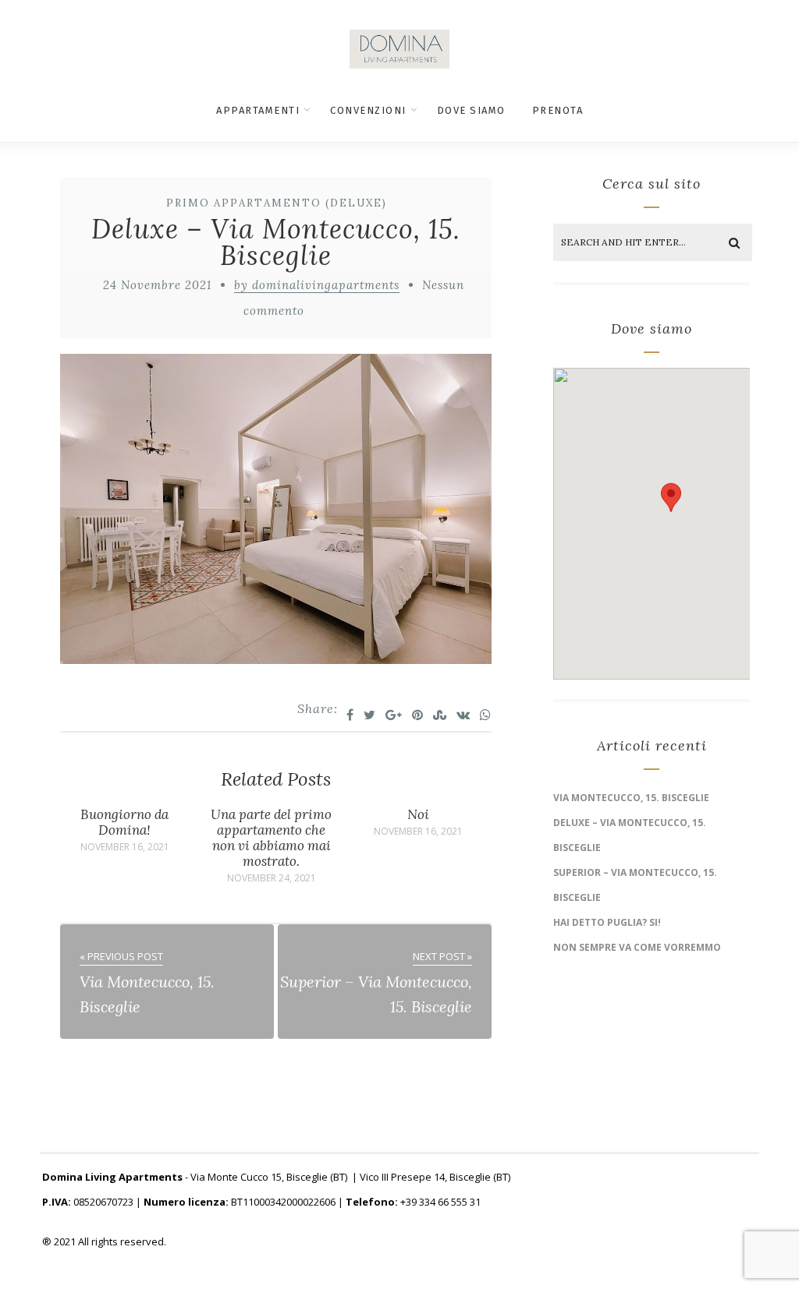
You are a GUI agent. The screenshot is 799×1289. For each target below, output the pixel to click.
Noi (418, 814)
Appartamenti (258, 110)
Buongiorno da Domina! (124, 822)
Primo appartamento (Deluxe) (276, 203)
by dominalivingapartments (317, 284)
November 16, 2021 (124, 847)
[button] (671, 508)
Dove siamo (471, 110)
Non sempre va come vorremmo (637, 947)
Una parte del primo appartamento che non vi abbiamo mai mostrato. (271, 838)
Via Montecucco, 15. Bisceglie (631, 797)
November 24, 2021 (271, 878)
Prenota (558, 110)
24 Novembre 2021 (157, 284)
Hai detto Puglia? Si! (607, 922)
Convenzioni (368, 110)
